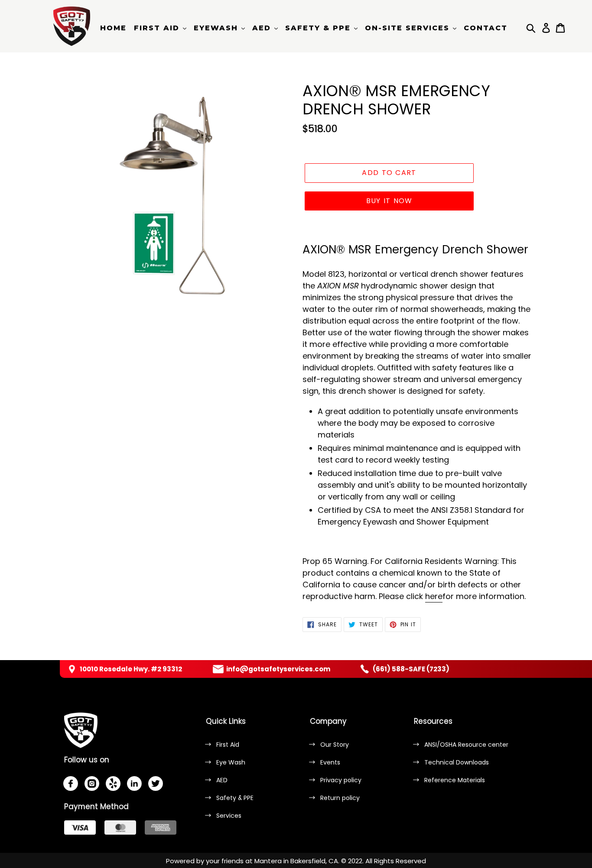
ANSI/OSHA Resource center (466, 744)
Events (330, 762)
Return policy (340, 798)
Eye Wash (230, 762)
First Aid (227, 744)
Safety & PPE (235, 798)
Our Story (334, 744)
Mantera (268, 860)
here (433, 596)
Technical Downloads (456, 762)
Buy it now (389, 201)
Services (228, 815)
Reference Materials (454, 780)
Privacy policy (340, 780)
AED (222, 780)
